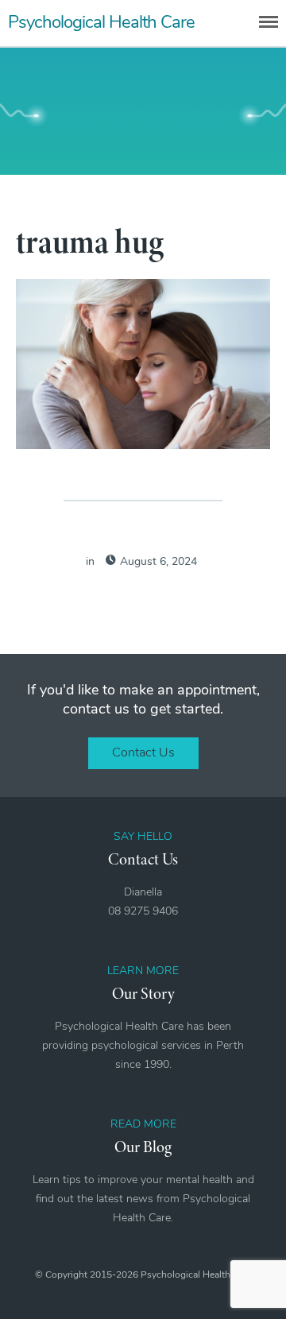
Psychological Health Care (101, 23)
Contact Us (143, 753)
